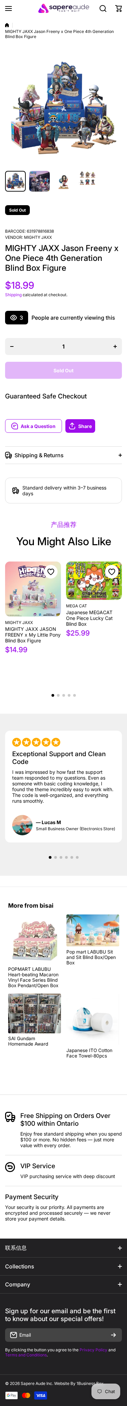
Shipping (13, 294)
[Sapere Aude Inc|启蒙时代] (63, 8)
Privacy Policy (93, 1349)
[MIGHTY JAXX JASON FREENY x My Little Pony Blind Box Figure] (33, 589)
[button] (93, 426)
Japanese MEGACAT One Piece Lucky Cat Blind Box (89, 618)
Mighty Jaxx (38, 237)
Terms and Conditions (26, 1354)
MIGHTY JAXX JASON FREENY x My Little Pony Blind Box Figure (33, 634)
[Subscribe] (113, 1335)
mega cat (76, 605)
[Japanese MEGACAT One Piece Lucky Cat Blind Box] (94, 581)
